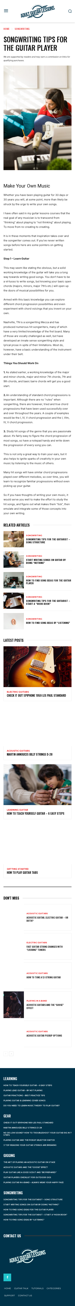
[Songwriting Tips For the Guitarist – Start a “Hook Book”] (13, 601)
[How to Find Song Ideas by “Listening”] (13, 621)
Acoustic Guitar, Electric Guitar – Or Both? (47, 919)
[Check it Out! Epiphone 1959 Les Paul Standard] (37, 666)
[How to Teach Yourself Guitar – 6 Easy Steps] (37, 784)
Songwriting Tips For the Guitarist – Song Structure (48, 540)
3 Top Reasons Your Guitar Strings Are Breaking (30, 1145)
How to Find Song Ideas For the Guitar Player (48, 581)
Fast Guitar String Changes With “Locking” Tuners (45, 948)
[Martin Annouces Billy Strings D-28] (37, 725)
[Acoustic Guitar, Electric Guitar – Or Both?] (13, 917)
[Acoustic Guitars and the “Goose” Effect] (13, 1004)
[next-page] (11, 1054)
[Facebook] (7, 1277)
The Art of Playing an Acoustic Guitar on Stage (29, 1162)
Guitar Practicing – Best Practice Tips (24, 1095)
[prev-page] (5, 1054)
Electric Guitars (18, 692)
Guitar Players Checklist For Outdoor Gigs (27, 1177)
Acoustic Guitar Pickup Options (44, 1035)
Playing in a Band (37, 1001)
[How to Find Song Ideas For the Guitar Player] (13, 580)
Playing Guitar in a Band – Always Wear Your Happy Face (33, 1182)
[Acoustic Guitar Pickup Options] (13, 1034)
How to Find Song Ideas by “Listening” (48, 623)
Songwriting (22, 29)
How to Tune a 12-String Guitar (44, 977)
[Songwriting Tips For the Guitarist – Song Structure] (13, 539)
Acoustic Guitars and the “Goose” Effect (45, 1006)
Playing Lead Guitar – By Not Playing (23, 1090)
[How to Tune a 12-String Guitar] (13, 975)
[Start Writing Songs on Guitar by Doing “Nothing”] (13, 559)
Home (6, 29)
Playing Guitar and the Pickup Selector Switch (29, 1140)
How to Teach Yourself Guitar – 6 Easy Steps (35, 813)
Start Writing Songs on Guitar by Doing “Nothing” (46, 561)
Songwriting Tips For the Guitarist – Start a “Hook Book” (48, 602)
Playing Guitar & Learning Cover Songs (24, 1100)
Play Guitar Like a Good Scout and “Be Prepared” (30, 1172)
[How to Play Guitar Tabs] (37, 843)
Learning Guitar (17, 810)
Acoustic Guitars (18, 751)
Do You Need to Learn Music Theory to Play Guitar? (31, 1106)
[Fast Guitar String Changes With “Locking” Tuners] (13, 946)
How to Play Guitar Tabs (22, 872)
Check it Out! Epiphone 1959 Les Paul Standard (36, 695)
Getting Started (18, 869)
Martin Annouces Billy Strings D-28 (29, 754)
